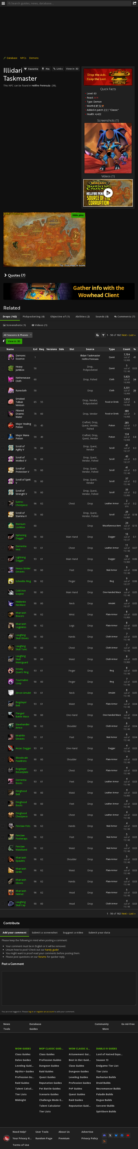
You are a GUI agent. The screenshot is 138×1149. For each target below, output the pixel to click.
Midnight (20, 1100)
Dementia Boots (21, 781)
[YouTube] (127, 1135)
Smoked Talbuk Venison (20, 402)
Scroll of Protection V (22, 470)
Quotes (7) (16, 275)
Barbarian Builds (106, 1077)
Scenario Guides (49, 1094)
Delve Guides (23, 1060)
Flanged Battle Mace (22, 715)
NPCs (23, 58)
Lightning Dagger (21, 559)
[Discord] (104, 1135)
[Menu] (3, 3)
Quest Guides (47, 1077)
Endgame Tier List (107, 1065)
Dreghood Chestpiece (22, 815)
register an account (45, 1011)
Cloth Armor (112, 636)
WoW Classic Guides (80, 1048)
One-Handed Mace (112, 592)
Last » (132, 335)
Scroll (111, 448)
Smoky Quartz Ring (22, 670)
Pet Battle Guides (50, 1088)
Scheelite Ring (23, 581)
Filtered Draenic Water (20, 413)
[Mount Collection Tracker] (69, 291)
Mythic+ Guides (24, 1071)
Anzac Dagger (23, 748)
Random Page (44, 1138)
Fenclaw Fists (23, 826)
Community (102, 1024)
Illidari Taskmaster (90, 355)
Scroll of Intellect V (21, 459)
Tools (6, 1028)
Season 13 (102, 1060)
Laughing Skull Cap (21, 903)
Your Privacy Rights (23, 1138)
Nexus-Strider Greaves (23, 570)
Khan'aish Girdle (21, 870)
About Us (64, 1131)
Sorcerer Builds (105, 1105)
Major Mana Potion (22, 437)
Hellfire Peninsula (41, 85)
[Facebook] (122, 1135)
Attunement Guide (80, 1054)
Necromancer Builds (108, 1088)
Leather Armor (112, 503)
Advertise (87, 1131)
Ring (112, 581)
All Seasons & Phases (16, 335)
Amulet (111, 603)
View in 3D (72, 68)
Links (60, 68)
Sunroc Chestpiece (22, 503)
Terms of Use (21, 1144)
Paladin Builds (104, 1094)
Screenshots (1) (108, 120)
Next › (125, 335)
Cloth (111, 379)
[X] (110, 1135)
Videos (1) (108, 176)
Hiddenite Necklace (21, 603)
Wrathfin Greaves (20, 737)
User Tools (42, 1131)
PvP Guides (75, 1088)
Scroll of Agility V (20, 448)
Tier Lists (21, 1094)
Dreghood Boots (21, 803)
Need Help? (19, 1131)
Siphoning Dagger (21, 536)
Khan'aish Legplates (21, 625)
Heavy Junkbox (20, 368)
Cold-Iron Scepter (21, 592)
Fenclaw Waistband (21, 848)
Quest (112, 357)
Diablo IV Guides (106, 1048)
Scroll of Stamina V (21, 514)
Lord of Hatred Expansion (110, 1054)
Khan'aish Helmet (21, 892)
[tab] (10, 316)
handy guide (51, 949)
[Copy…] (97, 335)
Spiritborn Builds (106, 1111)
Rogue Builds (104, 1100)
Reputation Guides (50, 1082)
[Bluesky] (116, 1135)
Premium (64, 1138)
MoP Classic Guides (51, 1048)
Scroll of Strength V (21, 492)
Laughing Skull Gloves (22, 636)
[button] (16, 245)
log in (30, 1011)
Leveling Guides (24, 1065)
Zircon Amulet (23, 692)
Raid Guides (22, 1082)
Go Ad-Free (128, 1024)
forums (42, 956)
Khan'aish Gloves (21, 881)
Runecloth (21, 390)
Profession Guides (25, 1077)
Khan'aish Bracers (21, 614)
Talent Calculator (25, 1088)
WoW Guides (23, 1048)
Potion (112, 425)
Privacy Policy (89, 1138)
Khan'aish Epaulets (21, 859)
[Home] (6, 1140)
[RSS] (104, 1141)
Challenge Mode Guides (52, 1100)
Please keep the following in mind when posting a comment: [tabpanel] (41, 976)
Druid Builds (103, 1082)
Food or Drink (111, 401)
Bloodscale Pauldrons (22, 759)
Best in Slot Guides (80, 1060)
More (105, 1028)
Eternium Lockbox (20, 525)
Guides (33, 1028)
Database (12, 58)
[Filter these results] (103, 335)
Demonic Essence (21, 357)
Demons (34, 58)
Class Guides (22, 1054)
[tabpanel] (69, 624)
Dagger (111, 536)
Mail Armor (112, 570)
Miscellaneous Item (112, 525)
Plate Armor (111, 614)
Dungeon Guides (49, 1065)
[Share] (134, 3)
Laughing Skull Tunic (21, 647)
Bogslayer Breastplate (22, 770)
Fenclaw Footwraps (21, 837)
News (6, 1024)
